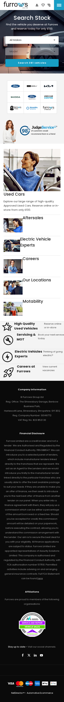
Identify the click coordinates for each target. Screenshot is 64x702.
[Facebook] (23, 655)
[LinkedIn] (35, 655)
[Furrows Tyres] (15, 108)
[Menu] (59, 5)
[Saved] (43, 5)
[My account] (37, 5)
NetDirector (17, 692)
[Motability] (32, 108)
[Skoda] (15, 97)
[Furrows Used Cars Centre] (48, 97)
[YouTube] (41, 655)
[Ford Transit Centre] (32, 97)
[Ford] (15, 86)
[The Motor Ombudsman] (32, 636)
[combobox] (32, 40)
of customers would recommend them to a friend (43, 132)
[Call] (49, 5)
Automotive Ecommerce (40, 692)
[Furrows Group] (16, 5)
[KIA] (48, 86)
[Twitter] (29, 655)
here (40, 578)
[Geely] (32, 86)
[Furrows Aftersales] (48, 108)
